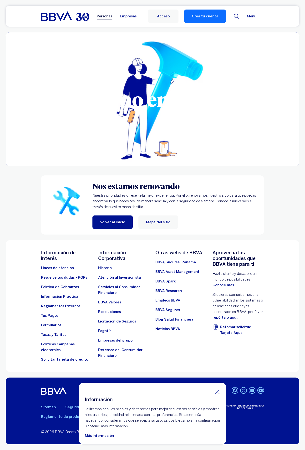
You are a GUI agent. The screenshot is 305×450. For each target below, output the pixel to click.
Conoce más (223, 285)
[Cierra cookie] (217, 392)
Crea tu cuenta (205, 16)
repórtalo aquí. (225, 317)
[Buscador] (236, 16)
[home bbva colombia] (65, 16)
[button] (163, 16)
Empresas (128, 16)
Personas (104, 16)
